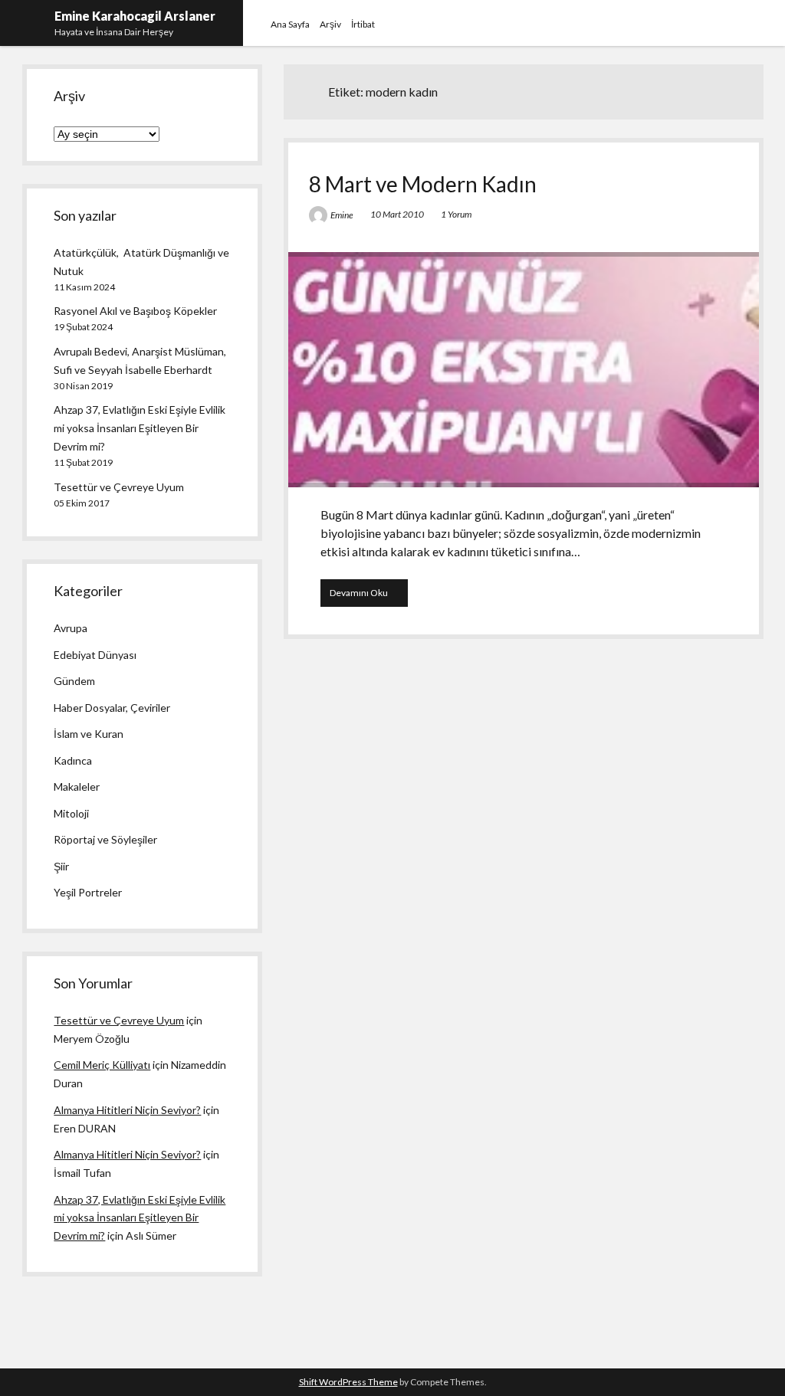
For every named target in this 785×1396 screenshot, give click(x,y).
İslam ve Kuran (88, 733)
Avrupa (70, 627)
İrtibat (363, 24)
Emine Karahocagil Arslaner (134, 15)
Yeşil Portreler (88, 892)
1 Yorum (456, 214)
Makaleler (77, 786)
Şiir (61, 866)
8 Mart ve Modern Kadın (423, 184)
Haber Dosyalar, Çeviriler (112, 707)
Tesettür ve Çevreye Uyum (119, 486)
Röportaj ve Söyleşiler (105, 839)
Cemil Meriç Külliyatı (102, 1064)
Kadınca (73, 760)
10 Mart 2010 (397, 214)
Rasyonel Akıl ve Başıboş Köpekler (135, 310)
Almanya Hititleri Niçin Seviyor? (127, 1109)
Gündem (74, 680)
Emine (341, 215)
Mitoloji (71, 813)
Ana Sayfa (290, 24)
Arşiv (330, 24)
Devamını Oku (369, 596)
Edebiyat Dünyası (95, 654)
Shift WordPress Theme (348, 1382)
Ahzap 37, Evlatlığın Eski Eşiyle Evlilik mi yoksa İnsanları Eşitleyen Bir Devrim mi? (139, 428)
